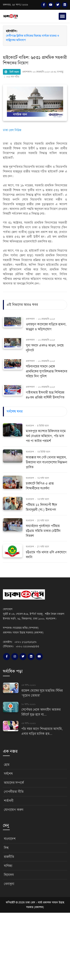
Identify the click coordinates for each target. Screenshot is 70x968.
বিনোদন (9, 875)
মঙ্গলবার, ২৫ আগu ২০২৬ (15, 4)
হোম (7, 765)
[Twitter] (58, 5)
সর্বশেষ (8, 774)
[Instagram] (14, 656)
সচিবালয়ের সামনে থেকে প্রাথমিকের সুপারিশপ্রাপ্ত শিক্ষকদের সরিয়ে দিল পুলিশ (46, 371)
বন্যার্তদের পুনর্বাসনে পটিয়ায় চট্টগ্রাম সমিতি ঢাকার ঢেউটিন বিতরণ (43, 531)
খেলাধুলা (9, 884)
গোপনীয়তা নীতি (14, 792)
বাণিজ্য (8, 866)
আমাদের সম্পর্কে (14, 783)
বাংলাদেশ (30, 425)
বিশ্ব (6, 848)
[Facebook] (44, 5)
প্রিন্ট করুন (13, 71)
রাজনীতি (9, 857)
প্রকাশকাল (30, 319)
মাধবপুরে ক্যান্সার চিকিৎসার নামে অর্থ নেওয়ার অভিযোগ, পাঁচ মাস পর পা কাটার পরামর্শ (46, 436)
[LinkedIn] (65, 5)
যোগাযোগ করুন (13, 810)
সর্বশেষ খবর (15, 411)
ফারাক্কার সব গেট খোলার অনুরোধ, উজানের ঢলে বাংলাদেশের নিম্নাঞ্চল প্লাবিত (46, 462)
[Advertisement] (35, 940)
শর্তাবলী (8, 801)
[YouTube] (51, 5)
